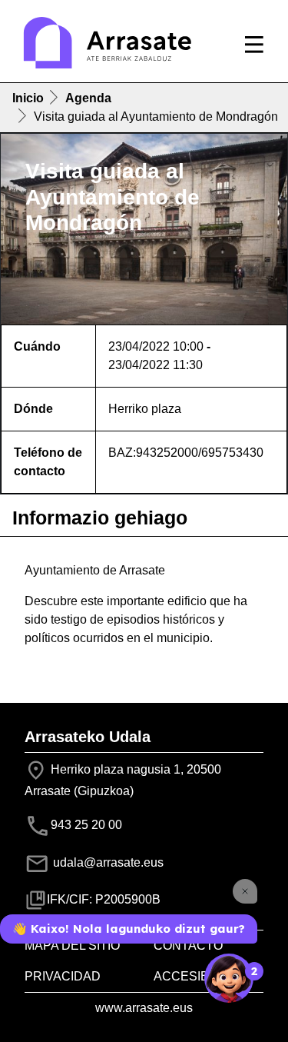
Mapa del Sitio (72, 945)
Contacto (188, 945)
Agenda (88, 98)
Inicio (28, 98)
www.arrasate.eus (144, 1007)
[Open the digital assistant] (228, 978)
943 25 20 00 (86, 824)
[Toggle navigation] (254, 44)
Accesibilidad (201, 976)
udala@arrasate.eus (107, 862)
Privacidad (63, 976)
